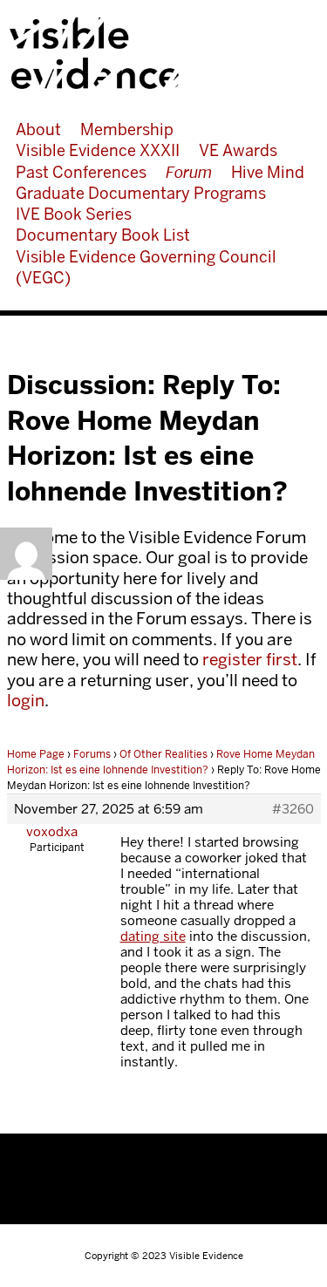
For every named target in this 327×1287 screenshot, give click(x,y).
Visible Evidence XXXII (98, 150)
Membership (127, 129)
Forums (92, 754)
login (25, 701)
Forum (189, 172)
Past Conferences (81, 172)
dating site (153, 936)
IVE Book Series (74, 214)
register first (249, 660)
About (38, 129)
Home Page (36, 754)
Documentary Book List (103, 235)
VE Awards (238, 150)
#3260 (293, 809)
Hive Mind (267, 172)
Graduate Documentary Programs (141, 193)
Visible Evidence (157, 53)
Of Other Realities (163, 754)
